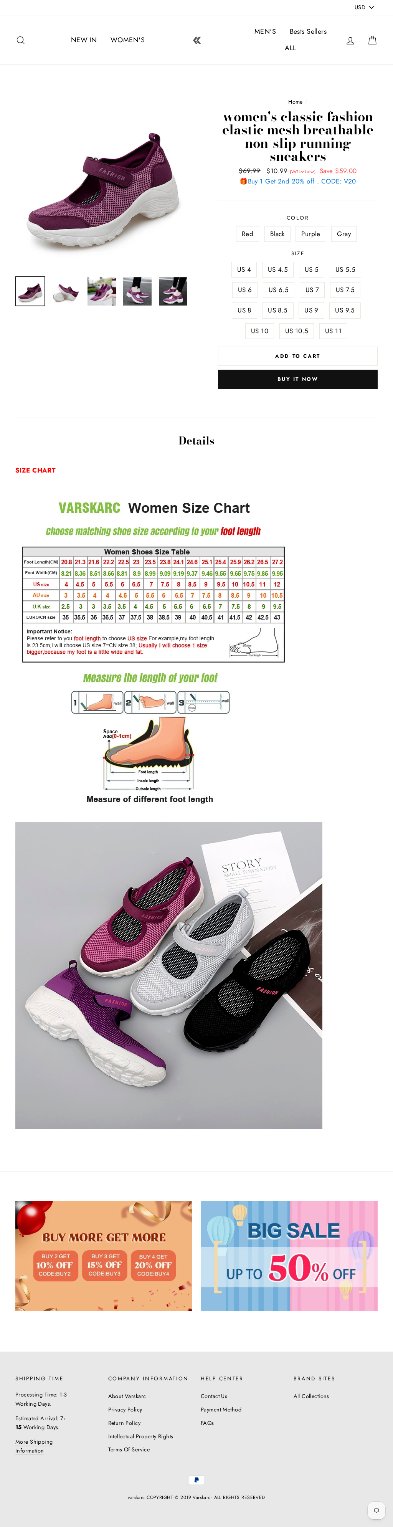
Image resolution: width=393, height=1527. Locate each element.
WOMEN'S (128, 40)
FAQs (207, 1423)
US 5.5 (345, 269)
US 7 (312, 289)
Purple (310, 233)
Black (277, 233)
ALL (290, 48)
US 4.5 (278, 269)
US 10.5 (297, 330)
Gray (344, 233)
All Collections (311, 1396)
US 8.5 (278, 310)
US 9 (311, 310)
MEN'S (265, 31)
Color (298, 217)
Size (298, 253)
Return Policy (124, 1423)
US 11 (333, 330)
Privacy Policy (125, 1409)
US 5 (312, 269)
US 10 (259, 330)
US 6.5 (279, 289)
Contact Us (214, 1396)
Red (247, 233)
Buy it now (298, 379)
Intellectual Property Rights (140, 1436)
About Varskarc (127, 1396)
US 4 (244, 269)
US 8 (244, 310)
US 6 (245, 289)
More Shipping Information (34, 1446)
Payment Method (221, 1409)
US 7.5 (345, 289)
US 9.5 (345, 310)
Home (295, 102)
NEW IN (84, 40)
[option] (103, 182)
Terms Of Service (129, 1449)
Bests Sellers (308, 31)
